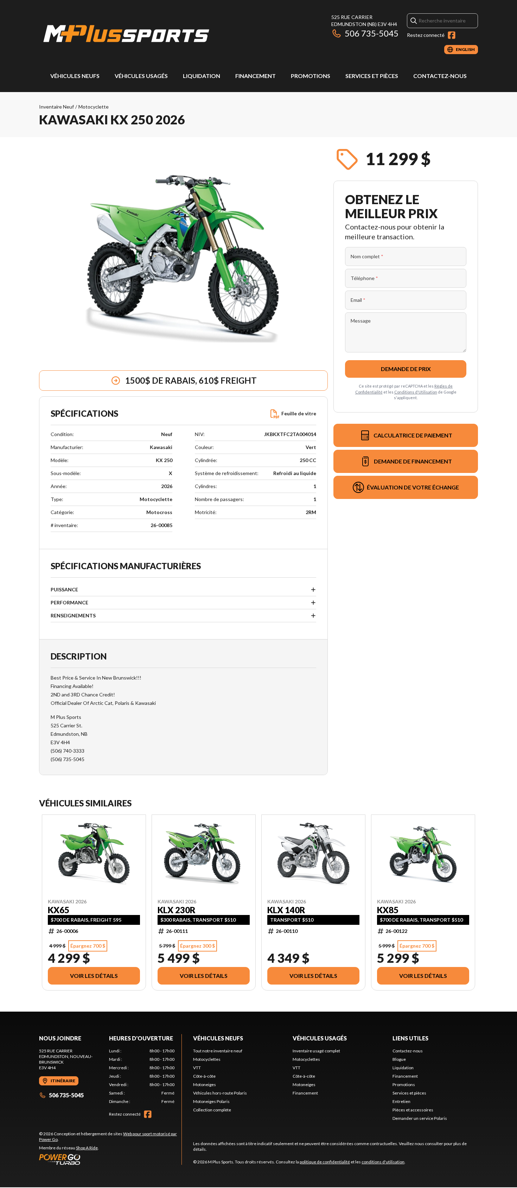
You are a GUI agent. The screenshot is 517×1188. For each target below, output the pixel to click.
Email (358, 300)
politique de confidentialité (325, 1161)
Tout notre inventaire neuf (217, 1050)
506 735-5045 (371, 33)
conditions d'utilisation (383, 1161)
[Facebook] (451, 35)
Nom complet (367, 256)
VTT (197, 1067)
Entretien (401, 1101)
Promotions (310, 75)
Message (361, 321)
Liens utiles (410, 1038)
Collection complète (212, 1109)
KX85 (387, 910)
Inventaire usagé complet (316, 1050)
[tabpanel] (142, 1076)
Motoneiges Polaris (211, 1101)
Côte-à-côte (204, 1076)
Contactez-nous (440, 75)
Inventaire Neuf (56, 107)
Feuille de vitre (298, 413)
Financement (255, 75)
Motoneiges (204, 1084)
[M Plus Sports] (127, 34)
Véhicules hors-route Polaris (220, 1093)
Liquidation (201, 75)
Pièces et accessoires (412, 1109)
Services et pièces (371, 75)
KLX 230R (177, 910)
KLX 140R (286, 910)
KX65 (58, 910)
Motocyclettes (207, 1059)
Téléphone (364, 278)
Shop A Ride (87, 1147)
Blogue (399, 1059)
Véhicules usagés (141, 75)
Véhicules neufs (75, 75)
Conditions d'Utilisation (415, 392)
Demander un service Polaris (419, 1118)
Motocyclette (93, 107)
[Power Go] (110, 1159)
